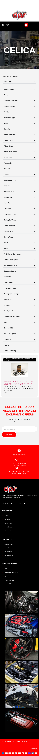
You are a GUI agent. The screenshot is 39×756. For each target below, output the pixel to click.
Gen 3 (15, 383)
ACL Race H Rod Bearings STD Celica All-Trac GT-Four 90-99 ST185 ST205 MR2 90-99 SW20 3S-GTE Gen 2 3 (18, 388)
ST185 (10, 384)
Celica (8, 383)
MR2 (25, 383)
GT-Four (20, 383)
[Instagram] (20, 503)
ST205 (14, 384)
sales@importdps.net (19, 454)
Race (28, 383)
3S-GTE (6, 382)
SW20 (21, 384)
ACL (13, 382)
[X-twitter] (11, 503)
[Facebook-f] (16, 503)
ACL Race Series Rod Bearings (22, 382)
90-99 (9, 382)
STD (18, 384)
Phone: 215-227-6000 (19, 464)
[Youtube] (24, 503)
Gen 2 (11, 383)
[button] (26, 25)
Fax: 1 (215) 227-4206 (19, 465)
